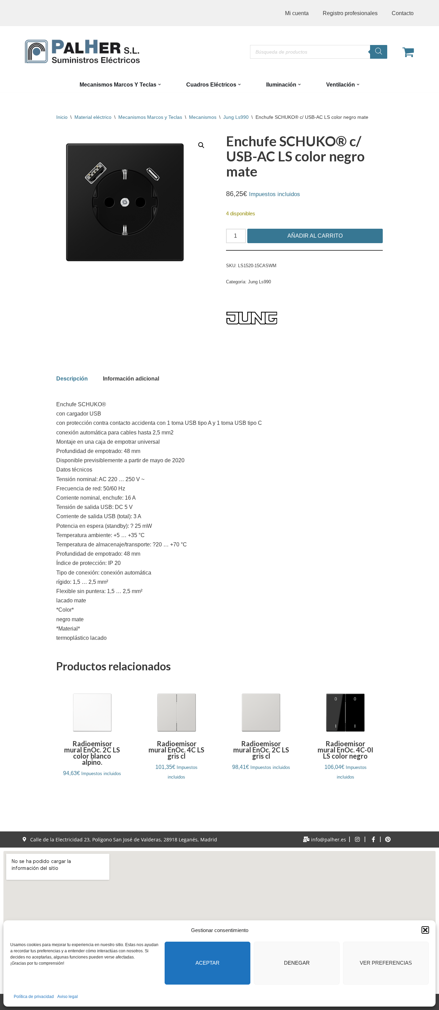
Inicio (62, 117)
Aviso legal (67, 996)
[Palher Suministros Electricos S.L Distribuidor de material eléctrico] (82, 51)
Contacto (403, 13)
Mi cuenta (297, 13)
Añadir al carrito (315, 236)
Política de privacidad (34, 996)
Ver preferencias (386, 963)
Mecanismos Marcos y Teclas (150, 117)
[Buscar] (378, 52)
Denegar (297, 963)
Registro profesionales (350, 13)
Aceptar (207, 963)
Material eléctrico (92, 117)
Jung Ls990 (236, 117)
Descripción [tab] (72, 379)
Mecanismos (202, 117)
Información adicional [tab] (131, 379)
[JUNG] (251, 319)
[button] (425, 930)
